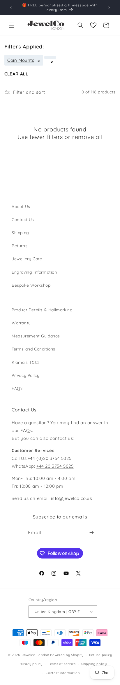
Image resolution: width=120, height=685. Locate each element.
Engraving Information (34, 272)
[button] (11, 25)
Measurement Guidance (36, 336)
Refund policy (100, 655)
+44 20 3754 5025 (55, 466)
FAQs (26, 430)
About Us (21, 206)
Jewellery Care (27, 258)
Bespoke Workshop (31, 285)
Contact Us (23, 219)
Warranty (21, 323)
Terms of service (62, 664)
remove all (87, 136)
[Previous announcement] (10, 7)
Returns (19, 245)
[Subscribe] (91, 532)
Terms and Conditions (33, 349)
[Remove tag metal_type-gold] (50, 57)
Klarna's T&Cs (26, 362)
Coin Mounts (20, 60)
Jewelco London (35, 655)
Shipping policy (94, 664)
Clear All (16, 74)
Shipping (20, 232)
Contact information (63, 673)
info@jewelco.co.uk (71, 498)
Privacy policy (31, 664)
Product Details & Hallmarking (42, 309)
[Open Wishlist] (93, 25)
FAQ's (18, 388)
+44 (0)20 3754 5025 (49, 458)
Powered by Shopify (67, 655)
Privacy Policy (25, 375)
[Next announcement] (109, 7)
